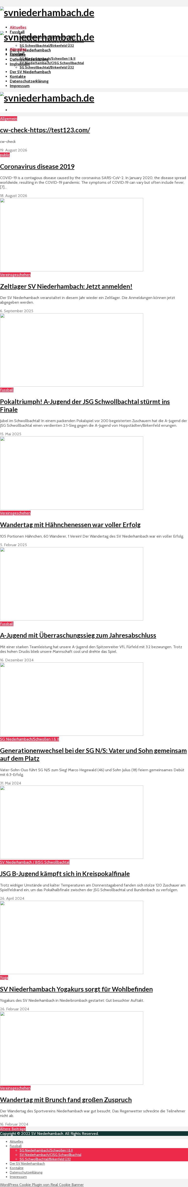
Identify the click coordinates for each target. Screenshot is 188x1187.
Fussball (17, 53)
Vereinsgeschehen (15, 274)
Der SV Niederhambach (30, 50)
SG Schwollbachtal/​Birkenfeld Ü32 (47, 45)
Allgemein (8, 118)
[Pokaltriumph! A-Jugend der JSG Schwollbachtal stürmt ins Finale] (71, 385)
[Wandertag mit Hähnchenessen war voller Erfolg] (71, 508)
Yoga (4, 977)
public (5, 154)
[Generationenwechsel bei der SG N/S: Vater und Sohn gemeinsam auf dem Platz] (71, 734)
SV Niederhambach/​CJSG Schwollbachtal (52, 63)
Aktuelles (18, 27)
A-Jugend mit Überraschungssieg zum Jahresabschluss (78, 635)
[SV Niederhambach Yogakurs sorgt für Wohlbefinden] (71, 972)
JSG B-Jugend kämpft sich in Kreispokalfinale (65, 873)
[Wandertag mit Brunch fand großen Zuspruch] (71, 1083)
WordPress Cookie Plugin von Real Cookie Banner (42, 1184)
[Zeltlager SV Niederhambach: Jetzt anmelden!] (71, 270)
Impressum (20, 85)
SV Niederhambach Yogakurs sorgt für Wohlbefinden (76, 989)
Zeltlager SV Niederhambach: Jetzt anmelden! (66, 286)
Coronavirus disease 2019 (37, 166)
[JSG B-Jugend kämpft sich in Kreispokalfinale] (71, 857)
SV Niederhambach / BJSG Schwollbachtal (35, 862)
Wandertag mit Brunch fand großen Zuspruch (66, 1100)
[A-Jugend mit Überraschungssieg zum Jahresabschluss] (71, 619)
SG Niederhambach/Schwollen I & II (47, 58)
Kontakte (18, 76)
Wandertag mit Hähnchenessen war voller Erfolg (70, 525)
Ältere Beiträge (13, 1129)
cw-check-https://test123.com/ (45, 130)
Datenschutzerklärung (29, 81)
